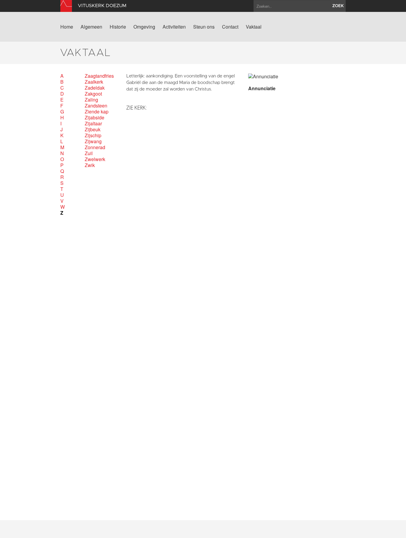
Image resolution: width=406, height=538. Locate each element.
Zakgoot (93, 94)
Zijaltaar (93, 124)
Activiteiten (174, 27)
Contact (230, 27)
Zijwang (93, 141)
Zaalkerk (94, 82)
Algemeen (91, 27)
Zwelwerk (95, 159)
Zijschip (93, 135)
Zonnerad (95, 147)
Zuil (89, 153)
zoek (338, 6)
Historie (118, 27)
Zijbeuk (92, 129)
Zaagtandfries (99, 76)
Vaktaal (254, 27)
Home (66, 27)
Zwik (90, 165)
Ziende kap (96, 112)
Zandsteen (96, 106)
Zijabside (94, 118)
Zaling (91, 100)
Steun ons (204, 27)
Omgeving (144, 27)
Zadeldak (95, 88)
